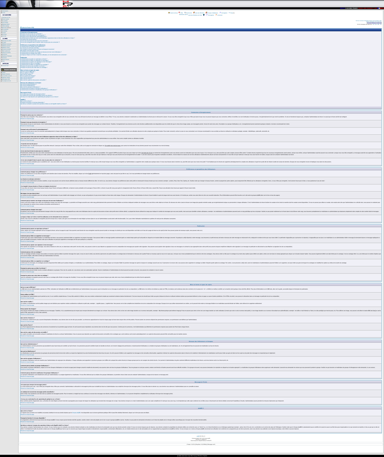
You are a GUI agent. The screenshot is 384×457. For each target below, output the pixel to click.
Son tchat (4, 36)
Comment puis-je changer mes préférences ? (33, 46)
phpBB (198, 436)
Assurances (4, 57)
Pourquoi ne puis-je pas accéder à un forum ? (33, 66)
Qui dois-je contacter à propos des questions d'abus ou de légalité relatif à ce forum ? (44, 104)
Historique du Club (6, 17)
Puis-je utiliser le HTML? (27, 73)
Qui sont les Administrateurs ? (29, 84)
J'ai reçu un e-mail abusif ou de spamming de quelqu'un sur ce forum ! (39, 97)
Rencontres (4, 27)
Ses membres (5, 20)
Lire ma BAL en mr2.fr (7, 75)
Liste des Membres (199, 13)
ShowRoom (4, 54)
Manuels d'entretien (6, 74)
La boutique (4, 31)
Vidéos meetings (5, 25)
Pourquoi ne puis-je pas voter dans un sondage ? (34, 67)
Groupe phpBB (76, 412)
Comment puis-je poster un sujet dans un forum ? (34, 59)
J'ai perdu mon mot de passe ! (29, 39)
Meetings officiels (6, 24)
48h (378, 24)
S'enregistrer (224, 13)
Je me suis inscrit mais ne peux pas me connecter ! (34, 41)
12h (373, 24)
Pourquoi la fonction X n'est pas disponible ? (33, 102)
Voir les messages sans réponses (374, 21)
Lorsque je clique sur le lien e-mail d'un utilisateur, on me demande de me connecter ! (44, 55)
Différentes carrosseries (6, 44)
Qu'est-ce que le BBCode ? (28, 71)
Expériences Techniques (7, 56)
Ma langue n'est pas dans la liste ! (30, 50)
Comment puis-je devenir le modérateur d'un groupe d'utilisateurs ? (39, 90)
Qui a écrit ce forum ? (26, 101)
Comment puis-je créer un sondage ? (31, 63)
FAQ (182, 13)
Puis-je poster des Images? (28, 76)
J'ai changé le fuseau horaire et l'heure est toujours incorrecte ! (37, 49)
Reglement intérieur (6, 77)
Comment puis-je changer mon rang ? (31, 53)
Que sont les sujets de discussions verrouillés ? (33, 80)
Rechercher (189, 13)
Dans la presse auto (6, 50)
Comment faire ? (5, 65)
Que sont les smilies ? (26, 74)
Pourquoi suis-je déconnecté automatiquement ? (34, 36)
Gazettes (3, 72)
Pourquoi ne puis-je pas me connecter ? (31, 34)
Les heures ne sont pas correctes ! (30, 48)
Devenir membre (5, 19)
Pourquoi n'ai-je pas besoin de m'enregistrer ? (33, 35)
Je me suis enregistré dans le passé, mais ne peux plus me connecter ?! (40, 42)
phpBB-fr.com (203, 439)
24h (376, 24)
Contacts (4, 32)
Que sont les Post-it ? (26, 78)
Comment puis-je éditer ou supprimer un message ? (35, 60)
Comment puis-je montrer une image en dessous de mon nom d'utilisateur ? (41, 52)
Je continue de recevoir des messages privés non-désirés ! (36, 95)
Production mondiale (6, 49)
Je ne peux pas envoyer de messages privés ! (33, 94)
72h (381, 24)
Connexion (219, 15)
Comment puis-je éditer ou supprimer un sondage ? (35, 64)
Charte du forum (174, 13)
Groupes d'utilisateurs (213, 13)
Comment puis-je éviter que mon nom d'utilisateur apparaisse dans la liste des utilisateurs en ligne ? (48, 38)
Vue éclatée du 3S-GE (6, 80)
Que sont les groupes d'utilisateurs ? (30, 87)
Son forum (4, 34)
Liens (3, 61)
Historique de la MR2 (6, 40)
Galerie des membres (6, 52)
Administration (5, 11)
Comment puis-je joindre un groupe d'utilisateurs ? (34, 88)
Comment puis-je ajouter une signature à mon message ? (36, 62)
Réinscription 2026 (6, 79)
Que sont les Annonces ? (27, 77)
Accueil (3, 12)
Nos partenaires (5, 29)
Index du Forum (26, 27)
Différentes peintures (6, 45)
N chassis (4, 42)
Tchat (231, 13)
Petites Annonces (5, 59)
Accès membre (5, 22)
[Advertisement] (43, 22)
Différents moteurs (6, 47)
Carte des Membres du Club (195, 15)
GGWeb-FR (209, 440)
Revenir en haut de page (27, 118)
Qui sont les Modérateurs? (28, 85)
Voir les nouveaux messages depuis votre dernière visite (369, 20)
